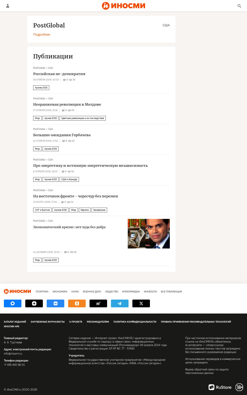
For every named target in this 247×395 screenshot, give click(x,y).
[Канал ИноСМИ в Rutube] (98, 303)
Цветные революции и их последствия (82, 118)
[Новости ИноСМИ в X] (141, 303)
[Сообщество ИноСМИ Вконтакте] (55, 303)
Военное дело (92, 291)
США (166, 25)
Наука (75, 291)
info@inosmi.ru (13, 353)
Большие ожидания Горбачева (62, 135)
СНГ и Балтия (42, 210)
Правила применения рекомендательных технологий (196, 321)
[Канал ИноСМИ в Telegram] (120, 303)
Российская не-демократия (59, 74)
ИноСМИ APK (11, 326)
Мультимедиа (131, 291)
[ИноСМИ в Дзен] (34, 303)
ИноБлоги (150, 291)
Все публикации (171, 291)
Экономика (59, 291)
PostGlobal (39, 68)
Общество (111, 291)
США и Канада (69, 179)
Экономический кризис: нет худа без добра (69, 227)
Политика (42, 291)
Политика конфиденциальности (134, 321)
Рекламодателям (98, 321)
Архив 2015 (41, 87)
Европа (85, 210)
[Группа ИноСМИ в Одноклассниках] (77, 303)
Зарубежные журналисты (48, 321)
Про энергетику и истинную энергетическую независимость (90, 166)
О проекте (75, 321)
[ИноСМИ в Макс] (12, 303)
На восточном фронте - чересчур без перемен (75, 196)
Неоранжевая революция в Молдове (67, 104)
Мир (37, 118)
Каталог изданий (15, 321)
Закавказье (99, 210)
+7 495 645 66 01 (14, 364)
